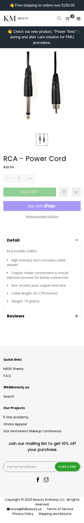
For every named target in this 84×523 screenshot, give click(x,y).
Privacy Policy (23, 514)
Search (8, 396)
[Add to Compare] (76, 192)
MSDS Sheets (13, 369)
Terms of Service (60, 509)
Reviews (15, 316)
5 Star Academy (15, 417)
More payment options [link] (42, 216)
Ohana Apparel (15, 424)
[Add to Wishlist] (63, 192)
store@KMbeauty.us (26, 509)
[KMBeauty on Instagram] (46, 480)
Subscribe (67, 466)
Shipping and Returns (55, 514)
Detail (13, 240)
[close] (79, 31)
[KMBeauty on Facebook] (37, 480)
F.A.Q (7, 376)
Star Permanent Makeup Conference (32, 431)
